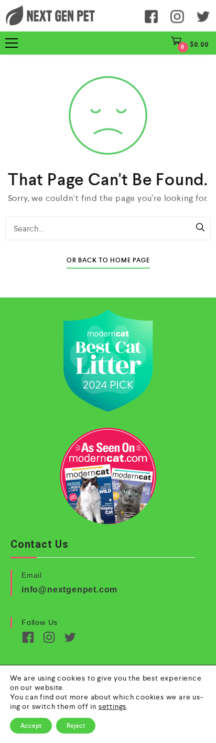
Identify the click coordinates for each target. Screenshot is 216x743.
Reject (76, 725)
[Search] (200, 228)
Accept (30, 725)
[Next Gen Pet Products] (50, 15)
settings (112, 706)
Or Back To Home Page (108, 260)
